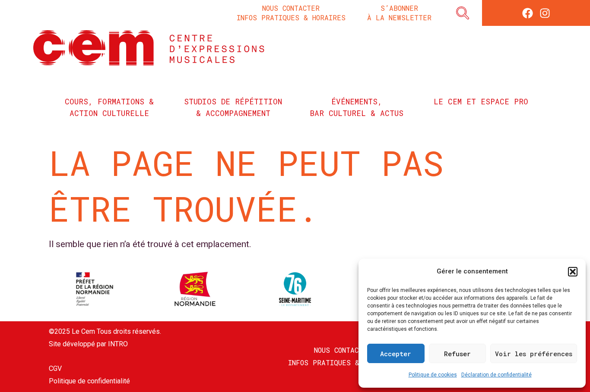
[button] (572, 271)
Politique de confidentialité (89, 381)
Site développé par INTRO (88, 344)
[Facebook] (527, 13)
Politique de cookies (433, 375)
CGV (55, 368)
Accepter (395, 353)
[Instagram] (544, 13)
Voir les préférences (533, 353)
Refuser (457, 353)
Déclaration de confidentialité (496, 375)
